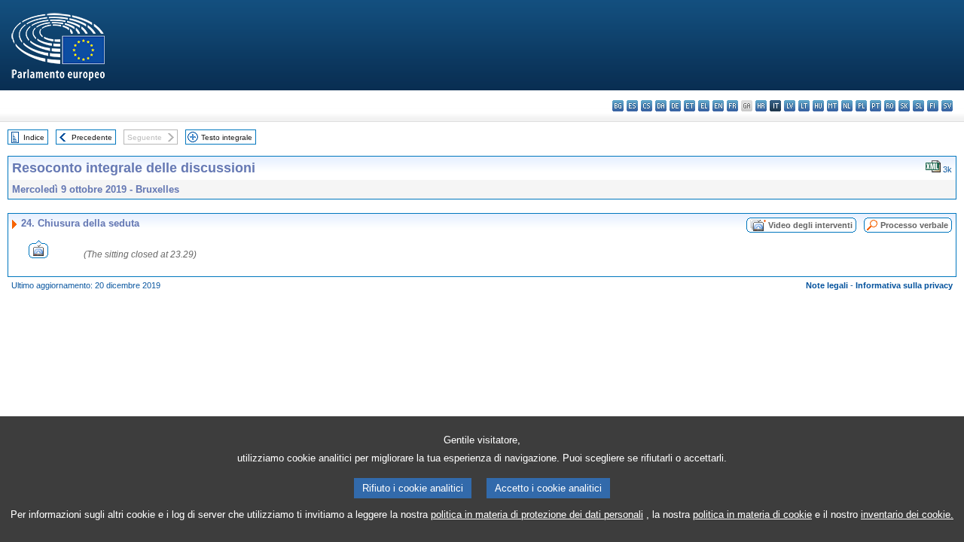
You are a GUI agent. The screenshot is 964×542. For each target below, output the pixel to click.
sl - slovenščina (918, 105)
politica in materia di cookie (752, 514)
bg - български (618, 105)
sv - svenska (947, 105)
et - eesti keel (689, 105)
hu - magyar (818, 105)
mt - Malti (832, 105)
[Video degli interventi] (38, 254)
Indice (33, 137)
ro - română (889, 105)
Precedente (92, 137)
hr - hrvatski (761, 105)
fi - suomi (932, 105)
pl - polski (861, 105)
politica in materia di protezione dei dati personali (537, 514)
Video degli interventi (810, 225)
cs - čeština (646, 105)
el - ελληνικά (703, 105)
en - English (718, 105)
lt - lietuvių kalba (804, 105)
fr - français (732, 105)
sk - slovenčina (904, 105)
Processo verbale (914, 225)
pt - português (875, 105)
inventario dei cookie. (907, 514)
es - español (632, 105)
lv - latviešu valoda (789, 105)
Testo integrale (226, 137)
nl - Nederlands (847, 105)
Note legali (827, 285)
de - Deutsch (675, 105)
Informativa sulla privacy (904, 285)
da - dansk (661, 105)
